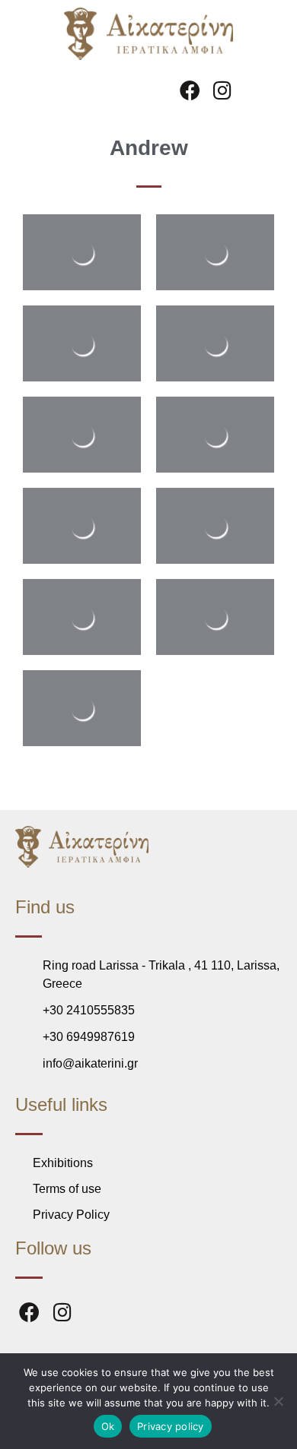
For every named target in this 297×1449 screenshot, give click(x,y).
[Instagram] (223, 89)
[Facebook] (190, 89)
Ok (108, 1426)
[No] (278, 1401)
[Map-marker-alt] (255, 89)
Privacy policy (170, 1426)
